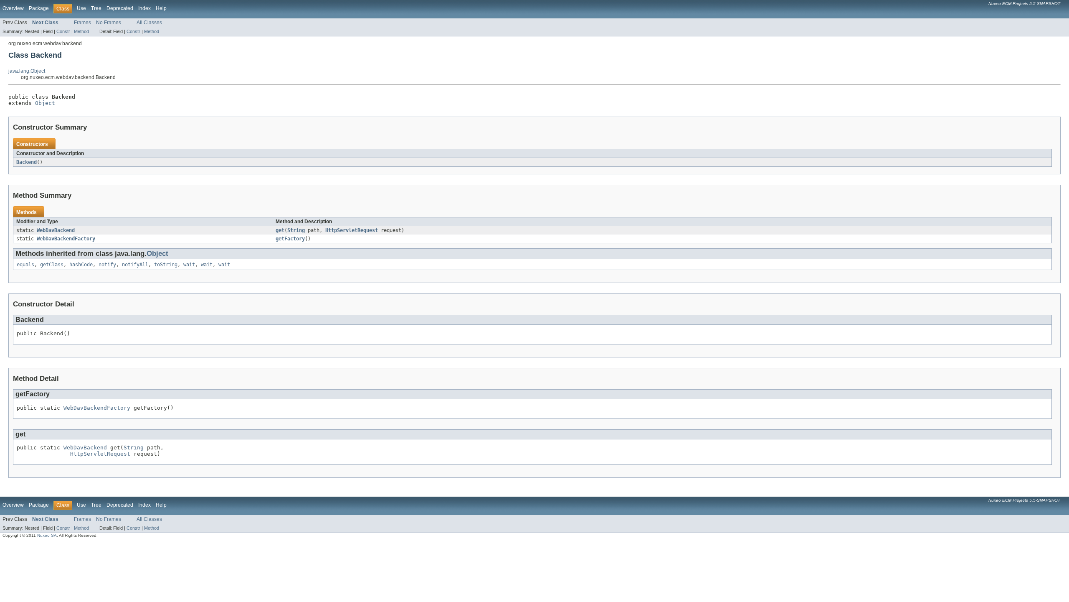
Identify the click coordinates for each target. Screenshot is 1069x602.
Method (81, 31)
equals (25, 265)
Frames (82, 23)
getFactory (290, 239)
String (296, 230)
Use (81, 8)
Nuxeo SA (47, 535)
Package (39, 8)
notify (107, 265)
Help (161, 8)
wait (189, 265)
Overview (13, 8)
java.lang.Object (26, 71)
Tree (96, 8)
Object (45, 103)
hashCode (81, 265)
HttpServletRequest (351, 230)
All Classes (149, 23)
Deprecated (119, 8)
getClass (51, 265)
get (280, 230)
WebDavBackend (56, 230)
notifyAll (135, 265)
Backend (26, 162)
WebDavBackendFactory (66, 239)
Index (144, 8)
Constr (63, 31)
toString (165, 265)
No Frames (108, 23)
